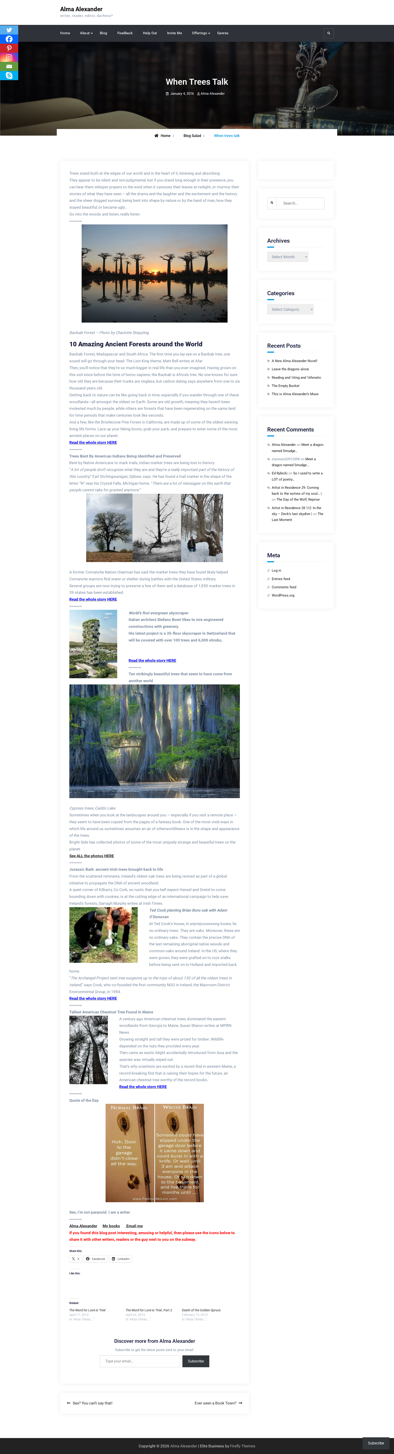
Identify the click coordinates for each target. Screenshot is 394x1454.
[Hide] (2, 84)
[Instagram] (9, 57)
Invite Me (174, 33)
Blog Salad (192, 136)
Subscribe (196, 1361)
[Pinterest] (9, 48)
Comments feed (284, 587)
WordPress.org (283, 595)
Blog (103, 33)
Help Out (150, 33)
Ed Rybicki (280, 473)
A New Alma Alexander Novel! (294, 361)
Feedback (125, 33)
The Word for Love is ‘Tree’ (87, 1310)
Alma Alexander (81, 9)
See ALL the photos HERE (91, 856)
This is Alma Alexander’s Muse (295, 394)
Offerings (199, 33)
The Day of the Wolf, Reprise (298, 499)
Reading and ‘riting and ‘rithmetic (296, 378)
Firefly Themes (242, 1446)
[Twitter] (9, 29)
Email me (134, 1226)
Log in (276, 570)
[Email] (9, 66)
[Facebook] (9, 39)
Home (65, 33)
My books (111, 1226)
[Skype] (9, 75)
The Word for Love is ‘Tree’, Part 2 (149, 1310)
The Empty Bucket (285, 386)
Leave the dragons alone (290, 369)
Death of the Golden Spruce (201, 1310)
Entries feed (281, 579)
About (85, 33)
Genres (223, 33)
